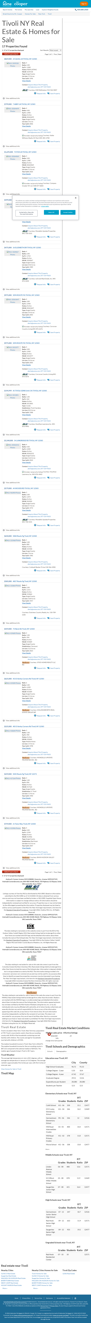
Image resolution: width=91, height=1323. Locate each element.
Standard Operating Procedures (17, 910)
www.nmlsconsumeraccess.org (23, 1315)
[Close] (75, 197)
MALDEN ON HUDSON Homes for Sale (45, 1281)
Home (16, 1298)
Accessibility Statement (63, 1298)
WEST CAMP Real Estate (9, 1283)
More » (48, 1149)
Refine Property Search (11, 54)
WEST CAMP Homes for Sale (42, 1285)
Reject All (51, 212)
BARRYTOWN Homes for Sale (42, 1283)
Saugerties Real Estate (8, 1276)
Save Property (55, 93)
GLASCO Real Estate (8, 1274)
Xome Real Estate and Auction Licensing (15, 1302)
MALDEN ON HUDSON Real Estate (13, 1278)
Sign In (84, 4)
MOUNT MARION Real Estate (11, 1285)
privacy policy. (45, 206)
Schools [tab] (50, 1051)
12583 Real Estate (68, 1274)
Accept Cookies (68, 212)
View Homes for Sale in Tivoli (11, 1069)
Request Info (41, 93)
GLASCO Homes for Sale (40, 1276)
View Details (26, 81)
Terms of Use (38, 1298)
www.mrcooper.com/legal (60, 1315)
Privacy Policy (26, 1298)
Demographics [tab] (61, 1051)
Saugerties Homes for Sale (41, 1278)
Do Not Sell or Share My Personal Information (26, 213)
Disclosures (49, 1298)
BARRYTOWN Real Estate (10, 1281)
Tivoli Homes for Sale (39, 1274)
